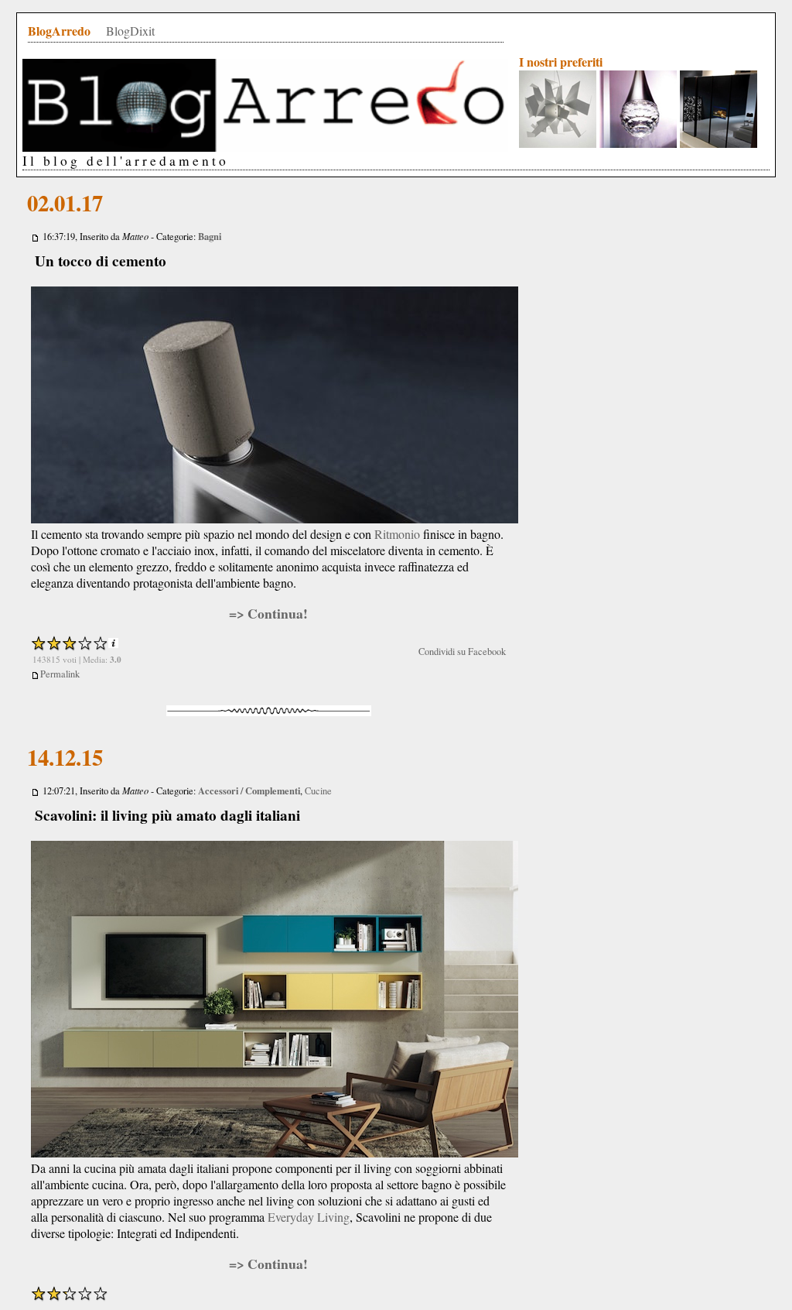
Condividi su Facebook (462, 651)
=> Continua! (268, 613)
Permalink (60, 674)
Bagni (209, 236)
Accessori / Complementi (249, 790)
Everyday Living (309, 1217)
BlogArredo (59, 30)
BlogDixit (130, 30)
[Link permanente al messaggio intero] (35, 236)
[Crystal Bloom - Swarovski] (638, 144)
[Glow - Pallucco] (557, 144)
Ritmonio (397, 534)
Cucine (318, 790)
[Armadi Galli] (718, 144)
